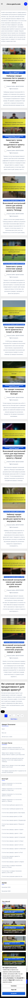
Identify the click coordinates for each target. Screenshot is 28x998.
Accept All (13, 993)
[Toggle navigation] (2, 4)
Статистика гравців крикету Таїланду (14, 200)
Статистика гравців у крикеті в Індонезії (13, 837)
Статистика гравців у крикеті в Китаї (14, 511)
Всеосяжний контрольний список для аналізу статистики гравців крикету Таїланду (13, 760)
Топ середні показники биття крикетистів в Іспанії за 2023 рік (14, 330)
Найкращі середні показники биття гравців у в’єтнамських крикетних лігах (13, 916)
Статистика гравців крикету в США (12, 816)
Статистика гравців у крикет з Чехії (14, 577)
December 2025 (6, 887)
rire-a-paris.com (13, 4)
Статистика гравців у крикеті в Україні (13, 861)
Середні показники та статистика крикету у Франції (14, 448)
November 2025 (6, 891)
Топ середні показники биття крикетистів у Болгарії (14, 392)
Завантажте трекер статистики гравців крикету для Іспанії (14, 269)
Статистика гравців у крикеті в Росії (12, 852)
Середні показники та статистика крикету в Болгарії (14, 386)
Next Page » (14, 719)
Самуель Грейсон (11, 86)
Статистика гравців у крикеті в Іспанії (14, 263)
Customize (14, 986)
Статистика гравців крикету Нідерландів (14, 820)
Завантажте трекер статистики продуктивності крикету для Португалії (14, 932)
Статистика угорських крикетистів (14, 642)
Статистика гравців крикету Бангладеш (13, 812)
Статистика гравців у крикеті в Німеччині (14, 848)
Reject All (13, 989)
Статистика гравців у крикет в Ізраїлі (12, 829)
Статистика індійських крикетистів (12, 805)
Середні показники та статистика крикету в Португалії (14, 137)
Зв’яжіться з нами (7, 736)
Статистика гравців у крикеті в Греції (12, 841)
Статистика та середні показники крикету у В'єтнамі (14, 72)
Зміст (3, 729)
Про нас (4, 733)
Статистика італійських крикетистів (12, 808)
